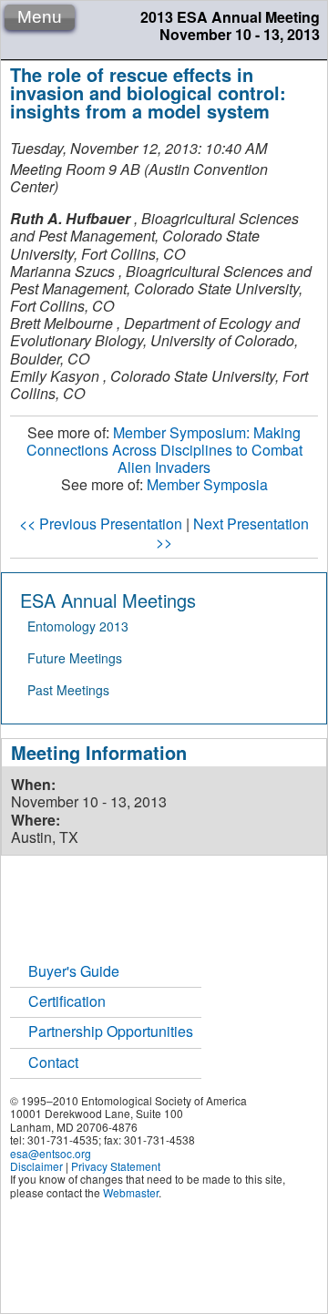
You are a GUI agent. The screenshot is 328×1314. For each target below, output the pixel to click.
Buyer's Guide (73, 970)
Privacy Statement (115, 1166)
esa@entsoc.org (50, 1153)
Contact (53, 1062)
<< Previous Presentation (100, 523)
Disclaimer (36, 1166)
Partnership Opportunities (110, 1031)
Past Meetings (68, 690)
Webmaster (131, 1192)
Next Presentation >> (232, 532)
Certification (67, 1001)
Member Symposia (207, 484)
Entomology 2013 (77, 626)
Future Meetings (74, 658)
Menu (39, 16)
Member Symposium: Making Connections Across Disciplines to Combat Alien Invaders (164, 449)
